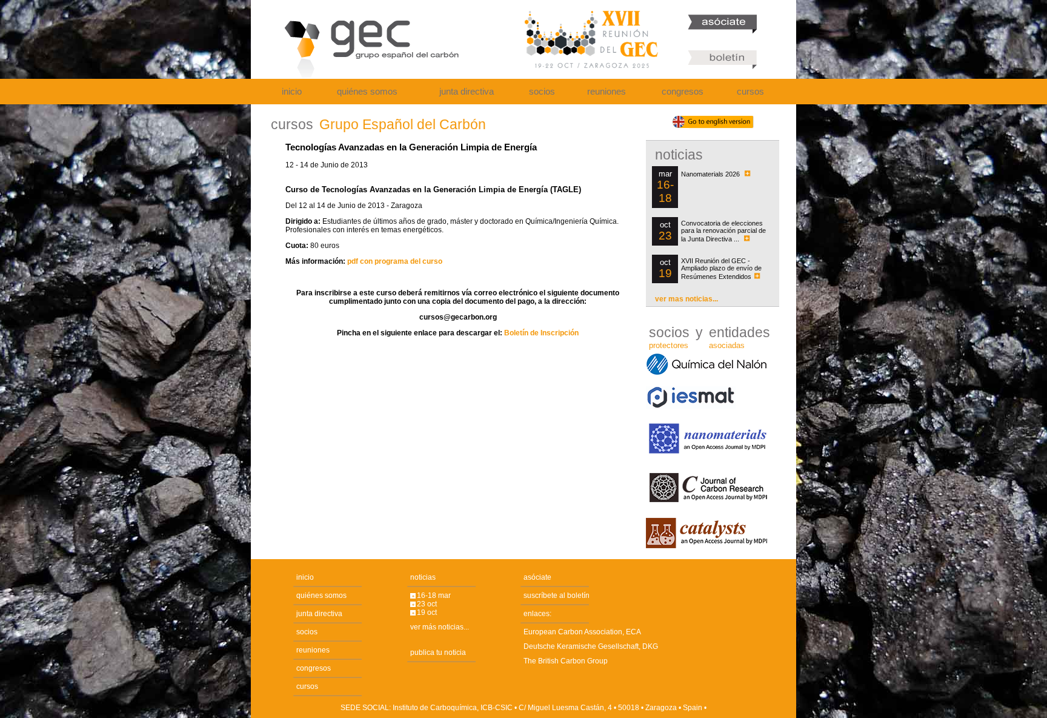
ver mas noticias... (686, 299)
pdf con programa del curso (394, 261)
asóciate (537, 577)
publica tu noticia (438, 652)
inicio (292, 91)
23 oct (427, 604)
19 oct (427, 612)
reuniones (606, 91)
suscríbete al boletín (557, 595)
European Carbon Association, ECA (582, 632)
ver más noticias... (439, 627)
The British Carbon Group (566, 661)
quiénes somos (367, 91)
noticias (423, 577)
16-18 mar (434, 595)
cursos (750, 91)
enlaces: (537, 613)
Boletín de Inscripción (541, 333)
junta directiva (466, 91)
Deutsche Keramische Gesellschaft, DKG (591, 646)
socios (542, 91)
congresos (682, 91)
